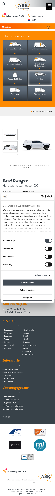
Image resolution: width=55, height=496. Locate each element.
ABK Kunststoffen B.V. (26, 489)
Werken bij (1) (9, 345)
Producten (8, 330)
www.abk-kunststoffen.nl (13, 409)
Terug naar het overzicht (42, 111)
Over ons (8, 333)
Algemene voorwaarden (26, 494)
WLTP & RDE (9, 378)
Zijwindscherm (29, 354)
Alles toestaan (27, 282)
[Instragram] (9, 417)
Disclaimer (29, 491)
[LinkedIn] (6, 417)
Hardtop (26, 348)
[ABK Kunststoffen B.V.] (4, 4)
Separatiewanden (11, 369)
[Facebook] (3, 417)
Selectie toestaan (27, 290)
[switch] (48, 249)
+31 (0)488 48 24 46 (15, 308)
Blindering (27, 342)
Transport (8, 375)
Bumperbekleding (30, 345)
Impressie (8, 336)
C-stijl (25, 339)
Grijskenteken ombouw (13, 372)
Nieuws (7, 342)
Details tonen (41, 275)
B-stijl (25, 336)
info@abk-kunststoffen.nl (17, 312)
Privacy (39, 491)
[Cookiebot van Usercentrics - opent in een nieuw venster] (41, 196)
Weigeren (27, 297)
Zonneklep (27, 351)
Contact (7, 348)
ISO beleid (8, 382)
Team (6, 339)
